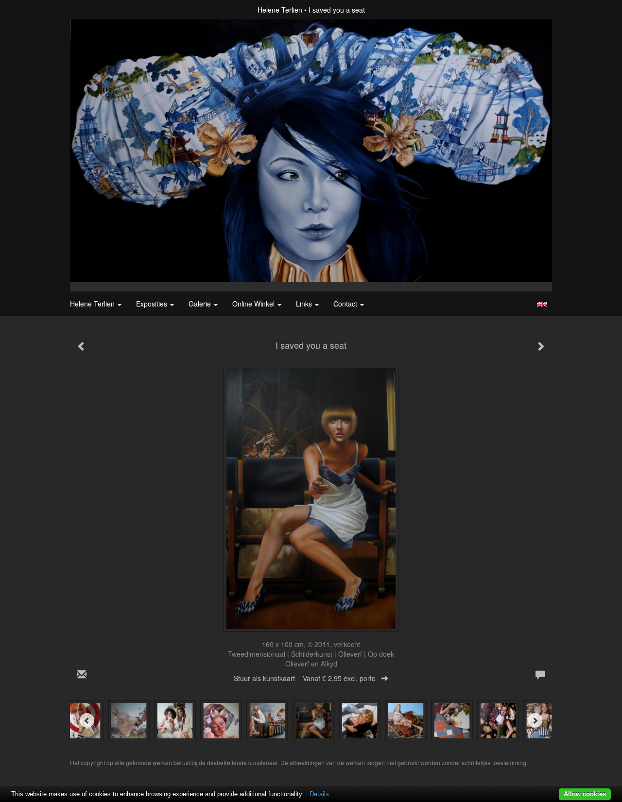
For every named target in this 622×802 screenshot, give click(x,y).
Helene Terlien (280, 10)
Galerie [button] (201, 303)
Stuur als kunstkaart (305, 678)
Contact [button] (346, 303)
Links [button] (305, 303)
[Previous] (87, 720)
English (542, 304)
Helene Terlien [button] (93, 303)
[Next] (535, 720)
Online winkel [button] (254, 303)
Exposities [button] (152, 303)
